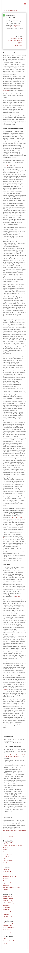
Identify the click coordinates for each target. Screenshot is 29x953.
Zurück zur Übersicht (8, 836)
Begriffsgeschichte (8, 843)
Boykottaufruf (7, 883)
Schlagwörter (15, 20)
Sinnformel (6, 856)
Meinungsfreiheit (7, 896)
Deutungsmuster (7, 854)
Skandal (5, 943)
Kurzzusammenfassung (16, 38)
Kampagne (5, 689)
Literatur (20, 44)
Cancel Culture (16, 25)
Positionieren (6, 852)
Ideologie (5, 849)
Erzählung (7, 165)
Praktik (5, 858)
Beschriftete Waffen (8, 872)
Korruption (6, 869)
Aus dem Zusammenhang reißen (12, 887)
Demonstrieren (7, 881)
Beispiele (20, 42)
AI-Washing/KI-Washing (9, 876)
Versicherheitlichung (8, 927)
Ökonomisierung (7, 930)
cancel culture (16, 596)
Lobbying (5, 889)
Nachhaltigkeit (7, 905)
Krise (4, 938)
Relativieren (6, 909)
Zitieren (5, 874)
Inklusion (20, 321)
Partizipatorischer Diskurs (10, 941)
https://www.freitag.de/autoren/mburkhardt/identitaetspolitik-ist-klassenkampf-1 (15, 755)
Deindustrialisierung (8, 903)
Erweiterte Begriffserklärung (15, 40)
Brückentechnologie (8, 901)
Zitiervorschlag (18, 45)
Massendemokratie (8, 912)
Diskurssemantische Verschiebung (12, 845)
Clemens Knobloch (15, 27)
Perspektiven (6, 90)
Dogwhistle (6, 878)
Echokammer (6, 907)
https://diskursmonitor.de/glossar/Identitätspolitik (14, 830)
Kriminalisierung (7, 925)
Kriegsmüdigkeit (7, 916)
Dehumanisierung (8, 923)
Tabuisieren (6, 885)
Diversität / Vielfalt (8, 898)
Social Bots (6, 914)
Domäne (5, 847)
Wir (11, 71)
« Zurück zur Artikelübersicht (10, 10)
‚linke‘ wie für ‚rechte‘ (17, 517)
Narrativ (5, 863)
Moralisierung (7, 932)
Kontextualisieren (8, 860)
